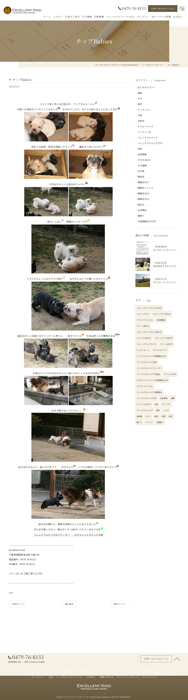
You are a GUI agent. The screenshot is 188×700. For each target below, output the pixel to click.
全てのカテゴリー (147, 87)
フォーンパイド (143, 314)
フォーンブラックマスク (146, 344)
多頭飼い (160, 422)
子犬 (11, 592)
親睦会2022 (143, 198)
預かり (139, 422)
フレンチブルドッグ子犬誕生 (148, 374)
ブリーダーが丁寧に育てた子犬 (25, 573)
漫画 (172, 398)
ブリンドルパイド (160, 350)
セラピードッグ (145, 126)
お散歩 (141, 120)
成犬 (171, 416)
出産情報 (142, 154)
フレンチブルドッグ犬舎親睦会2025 (151, 356)
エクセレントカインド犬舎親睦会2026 (152, 380)
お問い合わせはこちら (162, 8)
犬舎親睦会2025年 (147, 221)
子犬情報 (142, 165)
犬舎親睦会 (161, 320)
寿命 (156, 404)
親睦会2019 (143, 193)
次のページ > (120, 603)
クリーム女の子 (166, 344)
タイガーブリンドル (145, 386)
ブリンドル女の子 (144, 404)
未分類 (141, 171)
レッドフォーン (143, 350)
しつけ (166, 410)
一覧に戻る (68, 603)
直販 (140, 92)
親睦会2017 (143, 182)
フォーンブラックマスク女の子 (149, 308)
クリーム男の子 (143, 326)
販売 (156, 416)
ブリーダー (166, 404)
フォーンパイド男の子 (164, 338)
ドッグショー (144, 109)
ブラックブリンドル (145, 320)
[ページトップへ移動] (177, 659)
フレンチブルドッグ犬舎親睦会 (149, 392)
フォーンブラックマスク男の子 (149, 332)
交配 (163, 416)
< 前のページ (17, 603)
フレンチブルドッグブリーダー (149, 368)
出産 (140, 148)
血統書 (139, 416)
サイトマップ (150, 676)
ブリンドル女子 (170, 374)
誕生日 (141, 204)
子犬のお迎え (144, 159)
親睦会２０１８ (145, 187)
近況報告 (142, 210)
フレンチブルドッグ (148, 137)
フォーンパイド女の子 (162, 314)
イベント (149, 422)
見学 (140, 104)
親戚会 (141, 176)
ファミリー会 (144, 131)
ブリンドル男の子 (144, 338)
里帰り (141, 215)
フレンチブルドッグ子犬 (150, 143)
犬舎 (140, 115)
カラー (148, 416)
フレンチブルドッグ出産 (146, 362)
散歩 (158, 410)
